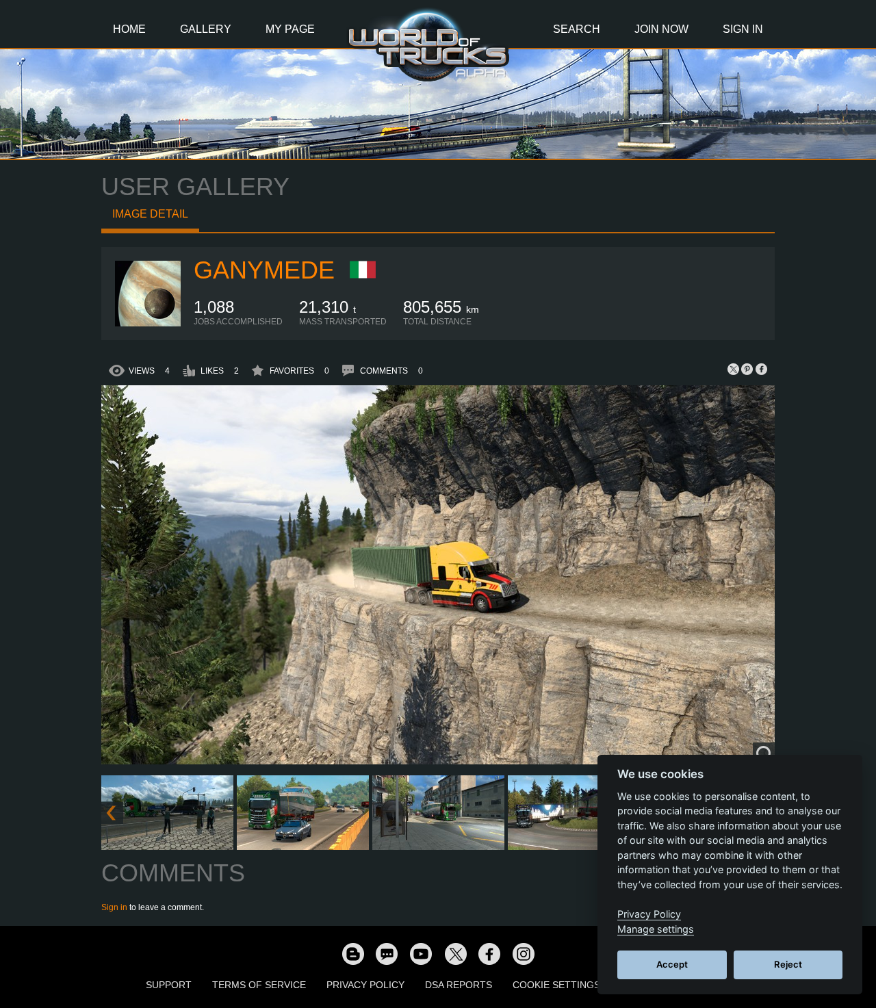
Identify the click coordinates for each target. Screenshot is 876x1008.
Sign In (743, 29)
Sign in (114, 907)
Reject (788, 964)
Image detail (150, 214)
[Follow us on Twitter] (455, 953)
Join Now (661, 29)
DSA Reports (458, 984)
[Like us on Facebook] (489, 953)
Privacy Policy (365, 984)
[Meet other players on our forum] (386, 953)
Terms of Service (259, 984)
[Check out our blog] (352, 953)
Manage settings (655, 929)
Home (129, 29)
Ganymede (264, 270)
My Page (290, 29)
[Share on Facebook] (761, 369)
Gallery (205, 29)
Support (169, 984)
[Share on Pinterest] (747, 369)
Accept (672, 964)
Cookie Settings (556, 984)
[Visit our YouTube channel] (421, 953)
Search (576, 29)
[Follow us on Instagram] (523, 953)
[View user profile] (148, 323)
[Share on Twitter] (733, 369)
